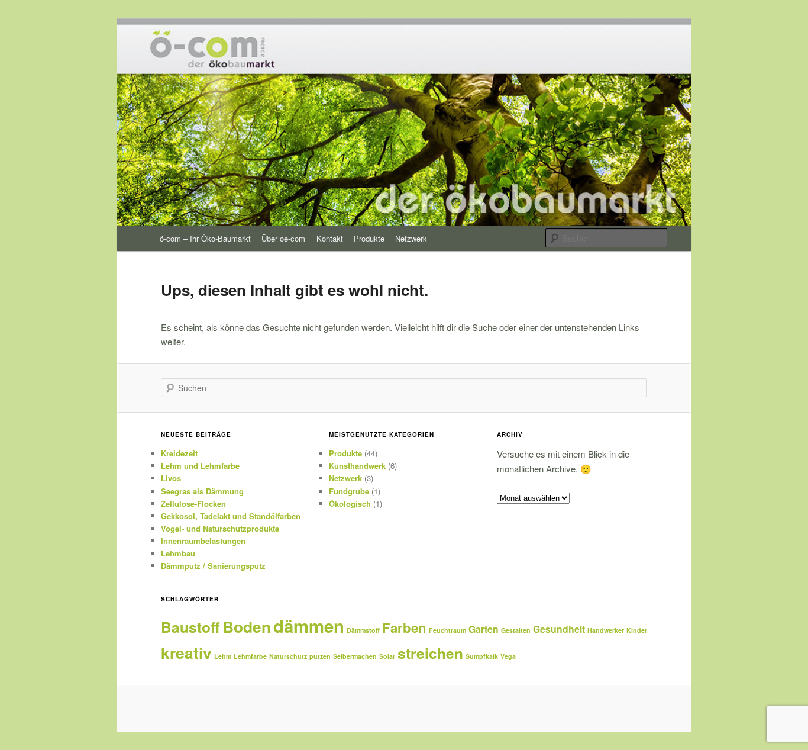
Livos (171, 478)
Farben (404, 627)
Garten (483, 629)
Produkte (369, 238)
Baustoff (190, 627)
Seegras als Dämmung (202, 491)
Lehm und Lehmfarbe (200, 465)
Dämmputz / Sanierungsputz (213, 565)
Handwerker (605, 630)
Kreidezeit (179, 453)
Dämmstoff (363, 630)
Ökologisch (350, 503)
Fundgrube (349, 491)
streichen (430, 653)
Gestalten (516, 630)
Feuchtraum (447, 630)
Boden (246, 626)
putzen (320, 656)
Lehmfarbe (250, 656)
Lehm (222, 656)
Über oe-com (283, 238)
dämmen (308, 625)
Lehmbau (178, 553)
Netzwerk (411, 238)
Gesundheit (559, 629)
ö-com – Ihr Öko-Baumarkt (205, 238)
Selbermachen (355, 656)
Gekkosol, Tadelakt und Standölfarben (230, 516)
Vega (508, 656)
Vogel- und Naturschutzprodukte (220, 528)
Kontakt (329, 238)
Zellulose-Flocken (193, 503)
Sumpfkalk (482, 656)
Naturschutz (288, 656)
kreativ (186, 652)
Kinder (636, 630)
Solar (387, 656)
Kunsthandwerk (357, 465)
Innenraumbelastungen (203, 540)
